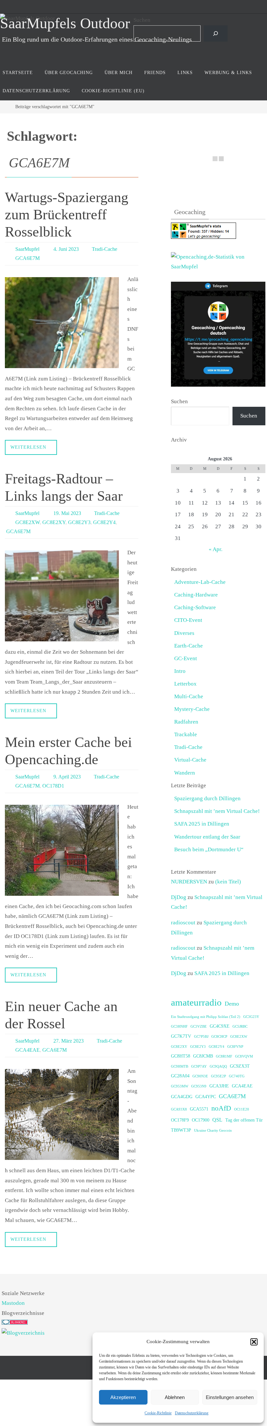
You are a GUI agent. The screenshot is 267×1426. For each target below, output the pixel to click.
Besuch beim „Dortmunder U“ (209, 849)
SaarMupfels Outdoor (65, 23)
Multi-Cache (188, 696)
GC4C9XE (220, 1026)
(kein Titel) (228, 882)
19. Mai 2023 (67, 513)
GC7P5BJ (201, 1036)
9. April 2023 (67, 776)
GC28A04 (180, 1075)
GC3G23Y (251, 1017)
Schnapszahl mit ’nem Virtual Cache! (217, 811)
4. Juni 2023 (66, 249)
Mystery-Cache (192, 709)
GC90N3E (200, 1076)
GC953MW (179, 1086)
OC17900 (200, 1120)
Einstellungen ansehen (230, 1397)
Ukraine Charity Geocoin (213, 1130)
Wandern (184, 773)
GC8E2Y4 (104, 522)
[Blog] (23, 1333)
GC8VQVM (244, 1056)
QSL (217, 1120)
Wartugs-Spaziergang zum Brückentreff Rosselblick (66, 214)
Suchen (142, 20)
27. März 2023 (68, 1040)
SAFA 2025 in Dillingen (201, 824)
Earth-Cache (188, 646)
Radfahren (186, 722)
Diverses (184, 633)
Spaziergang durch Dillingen (207, 798)
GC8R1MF (224, 1056)
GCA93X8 (179, 1109)
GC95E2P (218, 1076)
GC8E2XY (53, 522)
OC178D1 (53, 785)
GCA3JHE (219, 1086)
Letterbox (185, 684)
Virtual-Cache (190, 760)
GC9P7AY (199, 1066)
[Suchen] (216, 33)
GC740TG (237, 1076)
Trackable (185, 734)
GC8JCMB (203, 1056)
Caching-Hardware (196, 595)
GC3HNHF (179, 1026)
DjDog (178, 897)
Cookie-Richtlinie (158, 1413)
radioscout (183, 922)
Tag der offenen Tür (244, 1120)
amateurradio (196, 1002)
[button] (254, 1342)
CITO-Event (188, 620)
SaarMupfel (27, 249)
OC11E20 (241, 1109)
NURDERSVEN (189, 882)
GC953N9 (198, 1086)
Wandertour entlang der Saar (207, 837)
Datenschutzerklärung (191, 1413)
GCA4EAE (27, 1049)
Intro (180, 671)
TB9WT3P (181, 1130)
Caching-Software (195, 607)
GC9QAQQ (218, 1066)
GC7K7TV (181, 1036)
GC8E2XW (27, 522)
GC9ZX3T (240, 1066)
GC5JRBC (239, 1026)
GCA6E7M (27, 258)
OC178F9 (180, 1120)
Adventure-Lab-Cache (200, 582)
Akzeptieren (123, 1397)
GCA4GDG (181, 1096)
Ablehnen (175, 1397)
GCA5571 (199, 1109)
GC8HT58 (180, 1056)
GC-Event (185, 658)
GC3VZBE (198, 1026)
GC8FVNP (235, 1046)
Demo (232, 1003)
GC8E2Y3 (79, 522)
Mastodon (13, 1303)
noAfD (221, 1108)
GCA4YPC (205, 1096)
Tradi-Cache (104, 249)
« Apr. (215, 549)
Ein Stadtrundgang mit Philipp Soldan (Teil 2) (205, 1017)
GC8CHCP (219, 1036)
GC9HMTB (179, 1066)
